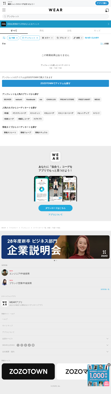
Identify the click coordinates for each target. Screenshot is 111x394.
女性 (69, 30)
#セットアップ (83, 113)
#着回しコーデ (23, 119)
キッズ (97, 30)
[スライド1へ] (54, 260)
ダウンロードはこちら (55, 208)
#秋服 (6, 113)
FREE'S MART (84, 100)
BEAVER (7, 100)
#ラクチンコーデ (19, 113)
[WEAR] (55, 10)
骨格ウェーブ (26, 132)
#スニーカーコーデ (65, 113)
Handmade (30, 100)
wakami (19, 100)
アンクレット (25, 228)
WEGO (97, 100)
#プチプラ (38, 119)
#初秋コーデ (9, 119)
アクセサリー (13, 228)
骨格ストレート (10, 132)
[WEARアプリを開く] (107, 10)
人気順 (106, 44)
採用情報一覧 (105, 289)
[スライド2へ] (56, 260)
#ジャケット (35, 113)
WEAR (3, 228)
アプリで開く (102, 3)
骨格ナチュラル (41, 132)
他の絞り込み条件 (92, 38)
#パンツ (96, 113)
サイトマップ (7, 326)
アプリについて (55, 215)
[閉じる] (109, 365)
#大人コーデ (49, 113)
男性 (41, 30)
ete (41, 100)
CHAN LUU (51, 100)
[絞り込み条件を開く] (4, 38)
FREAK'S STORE (67, 100)
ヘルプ (5, 319)
